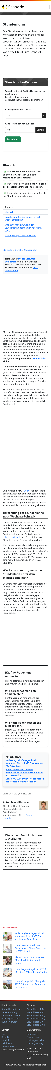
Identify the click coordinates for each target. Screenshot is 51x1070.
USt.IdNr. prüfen (9, 1021)
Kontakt (5, 1037)
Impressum (32, 1034)
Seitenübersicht (9, 1046)
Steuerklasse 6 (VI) (36, 1024)
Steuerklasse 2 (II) (35, 1012)
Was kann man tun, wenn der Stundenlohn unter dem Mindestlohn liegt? (23, 227)
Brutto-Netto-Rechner (12, 1009)
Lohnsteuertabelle (12, 537)
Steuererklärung (9, 1012)
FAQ (3, 1034)
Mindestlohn (39, 358)
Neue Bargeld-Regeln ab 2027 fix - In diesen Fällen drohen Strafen (31, 971)
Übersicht (9, 212)
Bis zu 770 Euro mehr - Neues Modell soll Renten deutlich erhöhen (25, 780)
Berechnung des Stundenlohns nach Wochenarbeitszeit (23, 218)
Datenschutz (33, 1037)
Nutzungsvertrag (35, 1043)
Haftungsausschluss (36, 1040)
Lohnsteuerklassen (10, 1015)
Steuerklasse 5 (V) (35, 1021)
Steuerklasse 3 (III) (36, 1015)
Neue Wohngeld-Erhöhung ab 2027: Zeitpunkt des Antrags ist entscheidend (30, 984)
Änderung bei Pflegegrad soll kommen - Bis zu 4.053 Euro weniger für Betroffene (25, 763)
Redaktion (6, 1040)
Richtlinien (6, 1043)
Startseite (7, 249)
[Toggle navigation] (46, 7)
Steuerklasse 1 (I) (35, 1009)
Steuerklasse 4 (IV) (36, 1018)
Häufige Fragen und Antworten (20, 235)
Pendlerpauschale (10, 1018)
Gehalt (27, 490)
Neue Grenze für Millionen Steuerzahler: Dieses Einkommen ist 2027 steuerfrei (24, 772)
